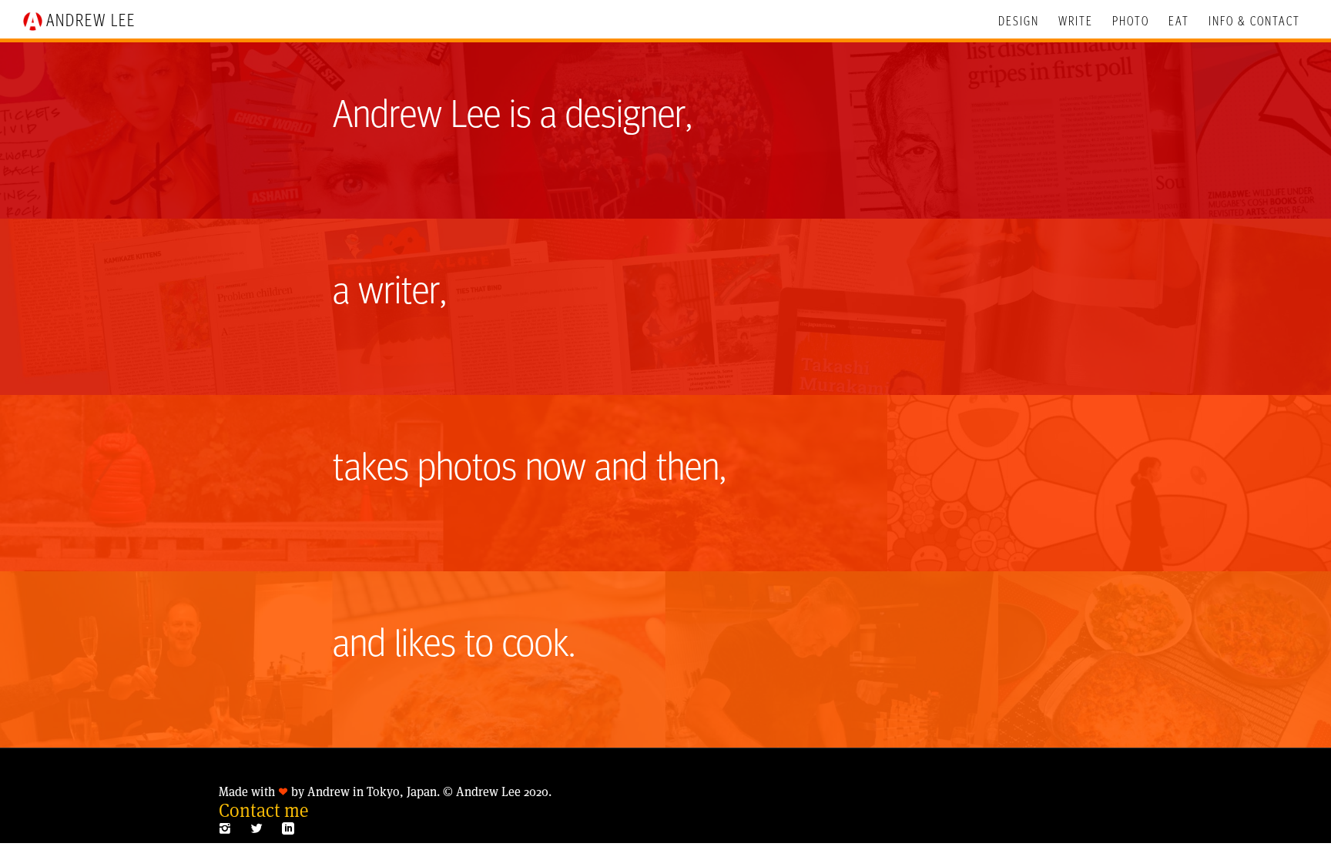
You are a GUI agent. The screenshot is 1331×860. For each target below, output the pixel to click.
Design (1018, 21)
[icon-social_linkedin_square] (288, 828)
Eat (1178, 21)
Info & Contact (1254, 21)
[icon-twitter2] (260, 828)
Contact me (263, 810)
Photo (1130, 21)
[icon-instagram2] (229, 828)
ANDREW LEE (91, 21)
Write (1075, 21)
